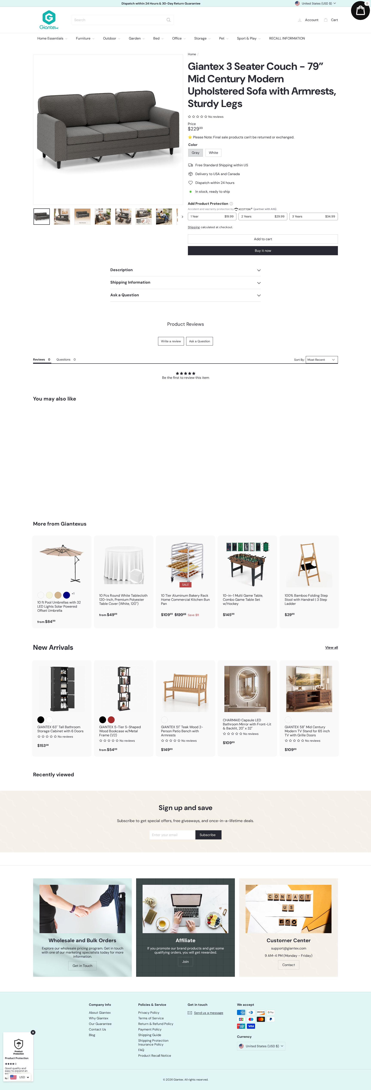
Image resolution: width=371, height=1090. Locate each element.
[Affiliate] (185, 909)
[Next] (180, 216)
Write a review (171, 341)
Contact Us (97, 1029)
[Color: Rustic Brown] (111, 719)
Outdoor (110, 38)
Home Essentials (50, 38)
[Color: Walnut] (288, 719)
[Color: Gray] (40, 460)
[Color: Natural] (164, 719)
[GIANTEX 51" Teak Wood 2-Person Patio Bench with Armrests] (185, 708)
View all (331, 647)
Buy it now (263, 250)
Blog (92, 1035)
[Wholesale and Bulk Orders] (82, 909)
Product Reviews (185, 324)
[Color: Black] (40, 719)
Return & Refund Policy (155, 1024)
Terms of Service (151, 1018)
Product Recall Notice (154, 1055)
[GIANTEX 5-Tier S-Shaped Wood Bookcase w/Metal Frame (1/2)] (123, 708)
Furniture (83, 38)
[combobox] (123, 20)
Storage (200, 38)
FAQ (141, 1050)
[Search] (168, 20)
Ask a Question (199, 341)
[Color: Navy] (66, 595)
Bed (156, 38)
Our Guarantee (100, 1024)
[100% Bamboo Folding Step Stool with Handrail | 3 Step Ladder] (309, 578)
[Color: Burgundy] (40, 595)
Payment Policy (149, 1029)
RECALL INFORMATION (287, 38)
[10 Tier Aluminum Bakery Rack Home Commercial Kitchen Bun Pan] (185, 578)
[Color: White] (49, 460)
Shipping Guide (149, 1035)
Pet (222, 38)
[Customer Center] (288, 909)
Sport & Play (247, 38)
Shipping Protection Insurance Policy (153, 1042)
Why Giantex (98, 1018)
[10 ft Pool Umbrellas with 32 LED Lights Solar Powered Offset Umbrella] (62, 582)
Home (192, 54)
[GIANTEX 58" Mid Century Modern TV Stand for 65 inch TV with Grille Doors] (309, 708)
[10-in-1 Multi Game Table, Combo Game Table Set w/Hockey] (247, 578)
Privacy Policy (148, 1013)
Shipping (194, 227)
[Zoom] (108, 130)
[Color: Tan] (58, 595)
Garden (135, 38)
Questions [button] (63, 359)
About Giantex (100, 1013)
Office (177, 38)
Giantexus (74, 523)
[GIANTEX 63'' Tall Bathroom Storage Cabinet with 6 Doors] (62, 706)
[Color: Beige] (49, 595)
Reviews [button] (39, 359)
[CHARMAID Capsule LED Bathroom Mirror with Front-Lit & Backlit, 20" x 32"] (247, 705)
